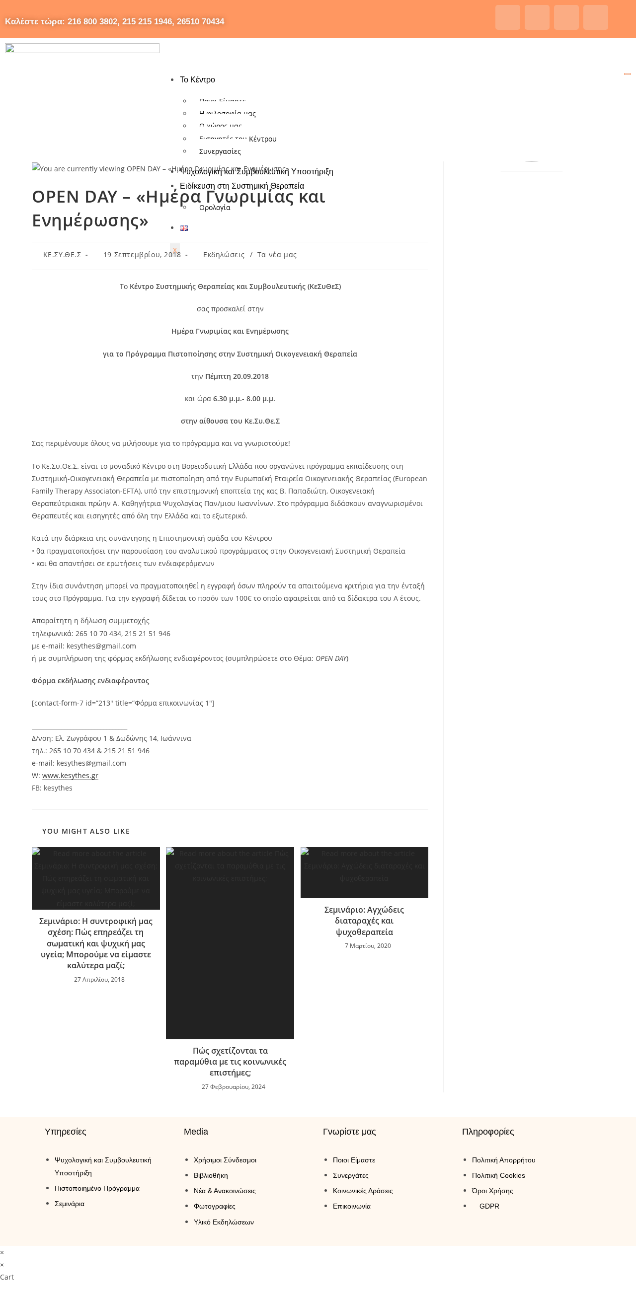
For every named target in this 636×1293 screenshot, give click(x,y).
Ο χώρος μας (220, 126)
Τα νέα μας (277, 254)
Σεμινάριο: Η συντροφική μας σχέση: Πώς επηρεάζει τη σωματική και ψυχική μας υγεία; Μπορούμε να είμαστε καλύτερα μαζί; (96, 943)
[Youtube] (566, 17)
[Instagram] (537, 17)
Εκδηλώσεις (224, 254)
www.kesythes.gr (70, 775)
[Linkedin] (595, 17)
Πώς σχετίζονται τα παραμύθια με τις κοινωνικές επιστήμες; (230, 1061)
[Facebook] (507, 17)
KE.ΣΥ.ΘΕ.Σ (62, 254)
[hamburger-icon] (627, 74)
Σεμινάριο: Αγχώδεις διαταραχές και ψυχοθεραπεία (364, 920)
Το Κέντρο (197, 79)
